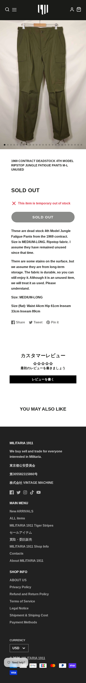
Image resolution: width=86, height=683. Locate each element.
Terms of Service (22, 601)
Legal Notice (19, 608)
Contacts (16, 553)
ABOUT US (18, 580)
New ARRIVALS (21, 511)
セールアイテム (21, 532)
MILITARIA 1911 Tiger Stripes (31, 525)
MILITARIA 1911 (33, 658)
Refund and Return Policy (29, 594)
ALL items (17, 518)
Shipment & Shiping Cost (29, 615)
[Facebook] (12, 492)
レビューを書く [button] (43, 379)
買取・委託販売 (21, 539)
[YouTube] (38, 492)
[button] (4, 145)
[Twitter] (18, 492)
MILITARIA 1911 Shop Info (29, 546)
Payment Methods (23, 622)
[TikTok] (32, 492)
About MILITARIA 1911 (26, 560)
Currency (17, 640)
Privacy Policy (20, 587)
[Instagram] (25, 492)
